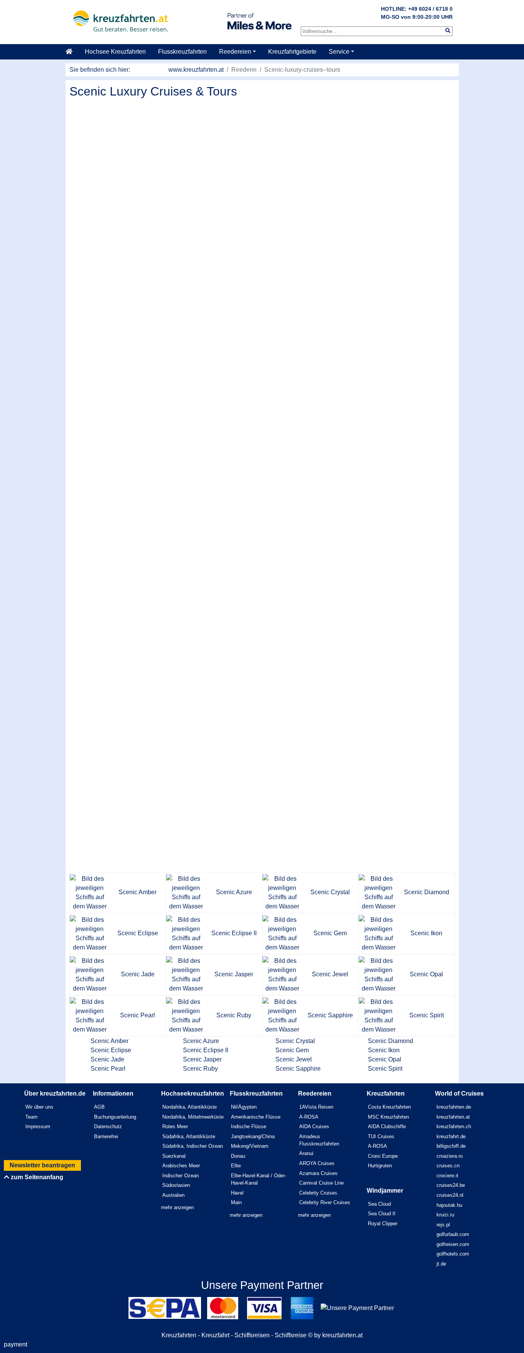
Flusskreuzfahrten (182, 51)
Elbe (236, 1165)
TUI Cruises (381, 1136)
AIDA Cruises (314, 1126)
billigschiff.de (451, 1146)
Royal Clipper (382, 1223)
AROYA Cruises (317, 1163)
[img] (447, 30)
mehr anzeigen (177, 1207)
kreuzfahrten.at (453, 1117)
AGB (99, 1107)
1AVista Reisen (316, 1107)
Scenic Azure (201, 1041)
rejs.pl (443, 1225)
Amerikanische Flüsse (255, 1117)
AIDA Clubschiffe (387, 1126)
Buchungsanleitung (115, 1117)
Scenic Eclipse (111, 1050)
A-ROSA (308, 1117)
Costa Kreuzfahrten (389, 1107)
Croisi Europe (383, 1156)
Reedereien (235, 51)
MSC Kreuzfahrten (388, 1117)
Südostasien (176, 1185)
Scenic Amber (110, 1041)
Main (236, 1202)
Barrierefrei (106, 1136)
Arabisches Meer (181, 1165)
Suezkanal (174, 1156)
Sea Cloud (379, 1204)
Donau (238, 1156)
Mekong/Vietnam (250, 1146)
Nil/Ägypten (244, 1107)
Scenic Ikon (384, 1050)
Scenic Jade (107, 1059)
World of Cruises (459, 1093)
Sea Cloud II (381, 1213)
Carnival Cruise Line (321, 1183)
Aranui (306, 1153)
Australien (173, 1195)
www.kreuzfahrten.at (196, 69)
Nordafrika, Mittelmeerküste (193, 1117)
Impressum (37, 1126)
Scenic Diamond (390, 1041)
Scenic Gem (292, 1050)
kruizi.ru (445, 1215)
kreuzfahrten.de (454, 1107)
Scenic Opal (384, 1059)
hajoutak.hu (449, 1205)
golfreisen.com (453, 1244)
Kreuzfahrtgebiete (292, 51)
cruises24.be (451, 1185)
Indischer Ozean (180, 1175)
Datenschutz (108, 1126)
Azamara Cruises (318, 1173)
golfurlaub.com (453, 1234)
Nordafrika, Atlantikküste (189, 1107)
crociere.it (447, 1175)
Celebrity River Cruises (324, 1202)
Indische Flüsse (248, 1126)
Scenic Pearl (108, 1068)
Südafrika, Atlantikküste (188, 1136)
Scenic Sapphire (298, 1068)
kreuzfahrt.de (451, 1136)
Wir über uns (39, 1107)
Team (31, 1117)
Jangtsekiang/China (253, 1136)
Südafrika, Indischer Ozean (192, 1146)
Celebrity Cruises (318, 1193)
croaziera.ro (450, 1156)
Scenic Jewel (293, 1059)
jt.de (441, 1264)
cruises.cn (448, 1165)
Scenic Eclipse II (205, 1050)
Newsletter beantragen (42, 1165)
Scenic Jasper (202, 1059)
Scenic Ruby (200, 1068)
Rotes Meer (175, 1126)
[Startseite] (72, 51)
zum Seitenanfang (36, 1177)
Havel (237, 1193)
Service (339, 51)
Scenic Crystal (295, 1041)
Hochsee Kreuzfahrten (115, 51)
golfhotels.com (453, 1254)
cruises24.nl (450, 1195)
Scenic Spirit (385, 1068)
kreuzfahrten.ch (454, 1126)
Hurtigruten (380, 1165)
